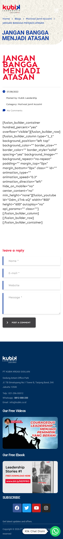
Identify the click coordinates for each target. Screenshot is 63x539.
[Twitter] (26, 508)
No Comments (14, 110)
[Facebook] (17, 508)
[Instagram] (46, 508)
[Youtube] (36, 508)
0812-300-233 (21, 397)
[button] (55, 531)
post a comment (21, 322)
